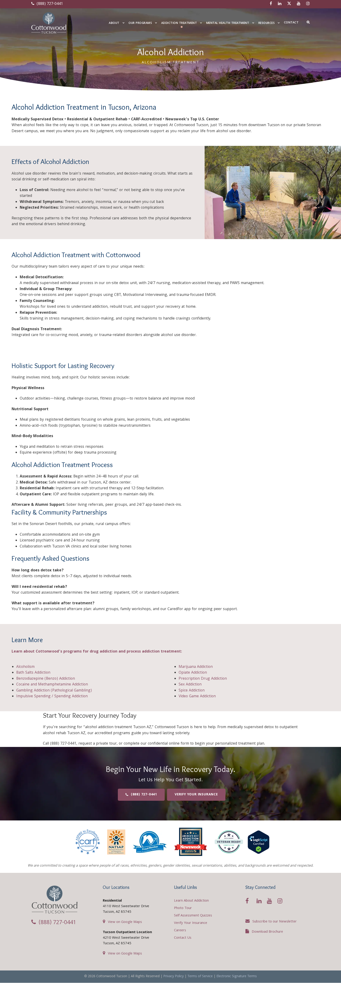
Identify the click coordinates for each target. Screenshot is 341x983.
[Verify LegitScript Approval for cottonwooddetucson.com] (259, 842)
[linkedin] (279, 4)
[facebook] (271, 4)
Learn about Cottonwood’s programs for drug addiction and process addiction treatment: (97, 652)
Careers (180, 931)
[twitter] (289, 4)
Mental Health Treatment (227, 23)
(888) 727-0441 (49, 4)
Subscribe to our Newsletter (274, 922)
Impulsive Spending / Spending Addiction (52, 696)
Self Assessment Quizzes (193, 916)
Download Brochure (267, 932)
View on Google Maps (125, 922)
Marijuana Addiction (196, 667)
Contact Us (182, 938)
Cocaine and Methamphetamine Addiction (52, 685)
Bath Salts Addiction (33, 673)
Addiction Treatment (179, 23)
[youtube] (298, 4)
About (114, 23)
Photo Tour (183, 908)
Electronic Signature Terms (236, 976)
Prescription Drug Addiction (203, 679)
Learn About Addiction (191, 901)
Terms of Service (200, 976)
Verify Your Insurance (190, 923)
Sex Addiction (190, 685)
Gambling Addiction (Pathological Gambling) (54, 691)
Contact (291, 22)
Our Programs (140, 23)
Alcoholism (25, 667)
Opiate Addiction (193, 673)
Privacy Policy (173, 976)
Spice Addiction (192, 691)
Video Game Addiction (197, 696)
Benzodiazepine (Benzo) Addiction (45, 679)
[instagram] (308, 4)
